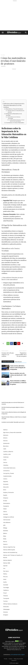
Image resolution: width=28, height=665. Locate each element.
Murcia (5, 541)
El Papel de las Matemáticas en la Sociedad (14, 114)
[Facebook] (11, 343)
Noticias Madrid (7, 560)
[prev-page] (3, 388)
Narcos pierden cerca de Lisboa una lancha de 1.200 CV (18, 375)
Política (5, 574)
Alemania (5, 435)
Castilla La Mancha (8, 451)
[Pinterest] (18, 343)
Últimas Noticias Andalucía (10, 604)
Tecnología (6, 587)
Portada (5, 658)
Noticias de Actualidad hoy (10, 552)
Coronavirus (6, 470)
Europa (3, 377)
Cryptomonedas (7, 476)
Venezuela (6, 606)
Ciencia (5, 462)
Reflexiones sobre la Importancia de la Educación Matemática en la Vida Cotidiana (14, 105)
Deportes (5, 481)
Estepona (5, 498)
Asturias (5, 440)
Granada (5, 514)
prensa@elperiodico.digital (17, 654)
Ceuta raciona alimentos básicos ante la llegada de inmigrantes (17, 367)
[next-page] (5, 388)
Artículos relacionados (7, 361)
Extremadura (6, 503)
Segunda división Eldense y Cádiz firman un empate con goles (14, 417)
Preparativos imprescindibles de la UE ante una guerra (20, 354)
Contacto (10, 658)
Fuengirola (6, 506)
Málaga (5, 528)
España (3, 384)
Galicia (5, 511)
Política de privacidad (18, 658)
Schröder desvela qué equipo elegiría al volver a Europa (13, 408)
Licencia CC (14, 660)
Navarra (5, 544)
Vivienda (5, 612)
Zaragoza (5, 615)
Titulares (5, 595)
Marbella (5, 530)
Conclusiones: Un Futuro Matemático (15, 122)
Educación (6, 487)
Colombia (5, 465)
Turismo (5, 601)
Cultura (5, 479)
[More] (22, 343)
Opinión (5, 565)
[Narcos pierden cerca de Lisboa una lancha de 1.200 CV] (5, 375)
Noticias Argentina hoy (9, 547)
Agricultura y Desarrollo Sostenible (12, 432)
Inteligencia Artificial (8, 517)
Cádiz (4, 449)
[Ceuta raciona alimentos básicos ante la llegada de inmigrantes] (5, 367)
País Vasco (6, 571)
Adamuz (5, 429)
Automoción (6, 443)
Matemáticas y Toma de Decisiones (14, 109)
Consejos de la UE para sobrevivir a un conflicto (8, 354)
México (5, 533)
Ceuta (3, 369)
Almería (5, 438)
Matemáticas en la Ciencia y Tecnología (14, 117)
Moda (4, 539)
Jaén (4, 525)
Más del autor (18, 361)
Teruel (5, 593)
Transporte (6, 598)
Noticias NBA (6, 563)
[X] (15, 343)
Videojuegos (6, 609)
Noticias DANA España (9, 549)
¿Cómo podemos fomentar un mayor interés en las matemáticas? (17, 120)
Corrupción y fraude (8, 473)
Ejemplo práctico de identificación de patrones (16, 111)
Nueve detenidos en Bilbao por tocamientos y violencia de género (18, 382)
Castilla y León (7, 454)
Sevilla (5, 582)
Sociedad (3, 55)
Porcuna (5, 576)
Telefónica (6, 590)
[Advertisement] (14, 16)
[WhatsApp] (8, 343)
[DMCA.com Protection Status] (19, 641)
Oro (4, 568)
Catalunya (5, 457)
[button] (2, 32)
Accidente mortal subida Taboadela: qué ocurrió (13, 422)
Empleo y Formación (8, 492)
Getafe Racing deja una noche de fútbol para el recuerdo (13, 403)
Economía (5, 484)
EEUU (4, 489)
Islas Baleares (6, 522)
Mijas (4, 536)
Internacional (6, 519)
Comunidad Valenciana (9, 468)
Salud (4, 579)
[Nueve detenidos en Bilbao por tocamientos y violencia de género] (5, 382)
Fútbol (5, 509)
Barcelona (5, 446)
